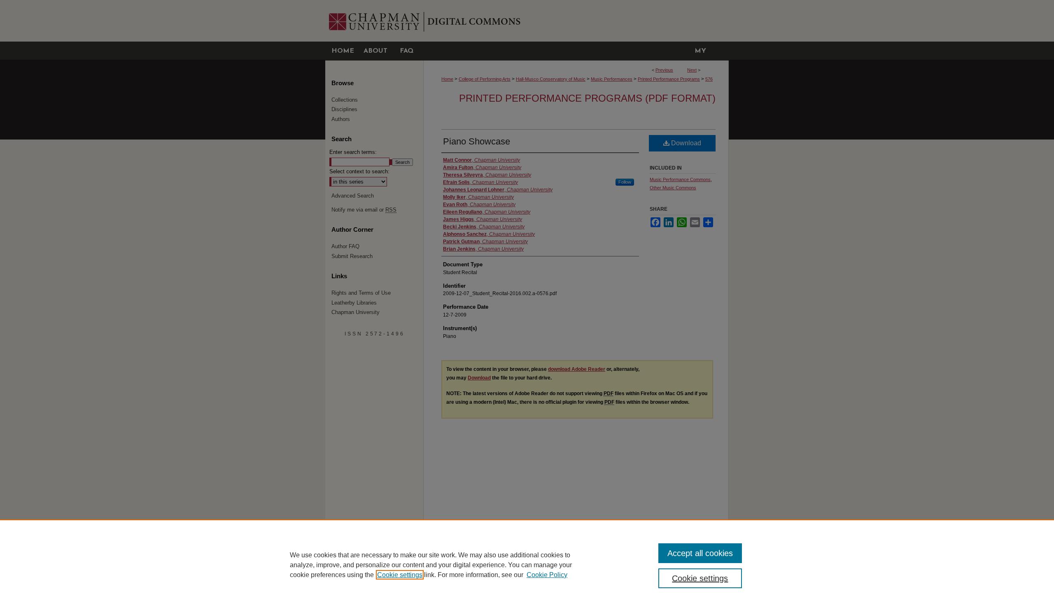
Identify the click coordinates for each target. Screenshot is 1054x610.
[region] (527, 564)
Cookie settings (399, 574)
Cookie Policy (547, 574)
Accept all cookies (700, 553)
